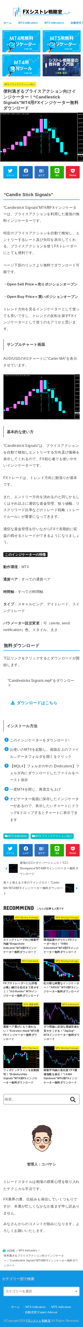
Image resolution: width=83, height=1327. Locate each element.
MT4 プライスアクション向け (19, 84)
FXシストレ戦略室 (38, 1320)
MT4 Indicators (28, 22)
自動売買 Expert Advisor (41, 1312)
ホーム (8, 22)
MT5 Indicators (54, 22)
